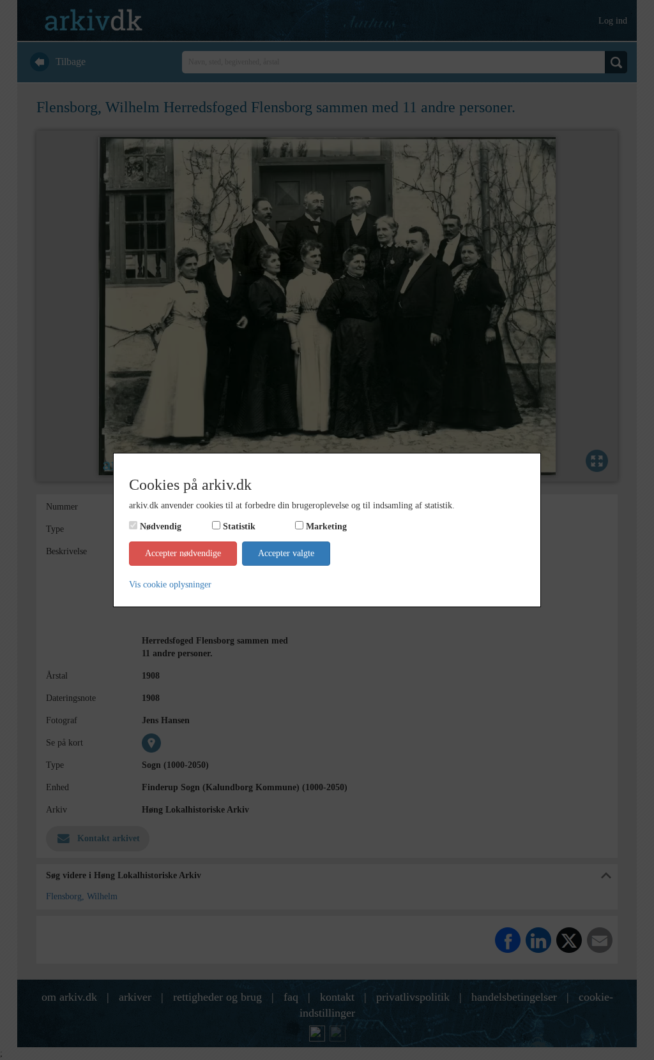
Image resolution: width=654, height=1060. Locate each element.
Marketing (326, 526)
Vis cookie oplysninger (170, 584)
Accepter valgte (286, 553)
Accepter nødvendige (183, 553)
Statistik (239, 526)
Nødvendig (160, 526)
